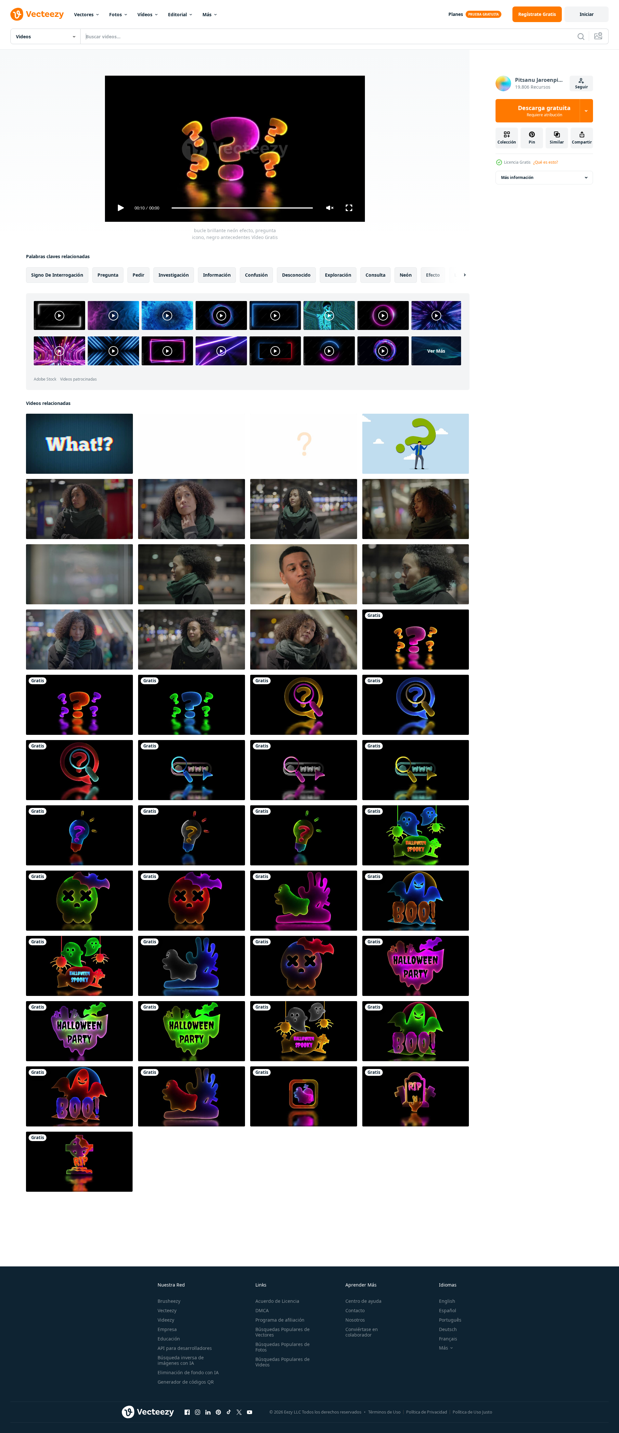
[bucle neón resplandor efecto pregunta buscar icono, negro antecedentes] (303, 705)
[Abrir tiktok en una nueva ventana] (228, 1411)
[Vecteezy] (37, 14)
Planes (455, 14)
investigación (174, 275)
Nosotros (355, 1320)
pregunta (107, 275)
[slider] (242, 207)
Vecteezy (167, 1310)
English (447, 1301)
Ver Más (436, 351)
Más (207, 14)
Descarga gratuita (544, 111)
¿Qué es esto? (545, 162)
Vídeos (144, 14)
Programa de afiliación (279, 1320)
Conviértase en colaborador (361, 1332)
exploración (338, 275)
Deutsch (448, 1329)
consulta (375, 275)
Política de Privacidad (426, 1412)
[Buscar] (581, 36)
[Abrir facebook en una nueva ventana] (187, 1411)
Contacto (355, 1310)
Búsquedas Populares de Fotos (282, 1347)
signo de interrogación (57, 275)
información (217, 275)
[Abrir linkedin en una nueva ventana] (208, 1411)
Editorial (177, 14)
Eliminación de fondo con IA (188, 1372)
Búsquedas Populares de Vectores (282, 1332)
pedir (138, 275)
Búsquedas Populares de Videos (282, 1362)
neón (406, 275)
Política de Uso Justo (472, 1412)
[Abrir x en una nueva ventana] (239, 1411)
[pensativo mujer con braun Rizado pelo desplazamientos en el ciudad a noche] (303, 509)
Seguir (581, 87)
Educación (169, 1339)
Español (447, 1310)
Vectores (84, 14)
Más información (517, 177)
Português (450, 1320)
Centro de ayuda (363, 1301)
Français (448, 1339)
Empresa (167, 1329)
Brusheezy (169, 1301)
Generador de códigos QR (186, 1382)
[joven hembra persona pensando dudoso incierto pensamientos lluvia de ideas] (79, 509)
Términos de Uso (384, 1412)
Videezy (166, 1320)
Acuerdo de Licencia (277, 1301)
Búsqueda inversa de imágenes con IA (181, 1360)
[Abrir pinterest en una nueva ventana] (218, 1411)
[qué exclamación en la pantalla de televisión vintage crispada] (79, 444)
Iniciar (587, 14)
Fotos (115, 14)
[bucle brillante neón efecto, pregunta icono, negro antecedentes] (415, 640)
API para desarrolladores (185, 1348)
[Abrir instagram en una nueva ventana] (197, 1411)
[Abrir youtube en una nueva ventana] (249, 1411)
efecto (433, 275)
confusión (256, 275)
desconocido (296, 275)
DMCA (262, 1310)
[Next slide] (459, 275)
